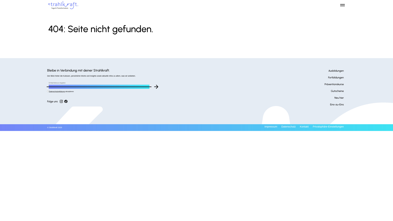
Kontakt (304, 126)
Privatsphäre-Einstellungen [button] (328, 126)
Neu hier (339, 97)
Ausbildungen (336, 70)
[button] (342, 5)
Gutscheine (337, 90)
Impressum (270, 126)
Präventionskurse (334, 84)
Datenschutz (288, 126)
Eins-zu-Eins (337, 104)
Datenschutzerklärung (57, 91)
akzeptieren (61, 91)
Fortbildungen (336, 77)
